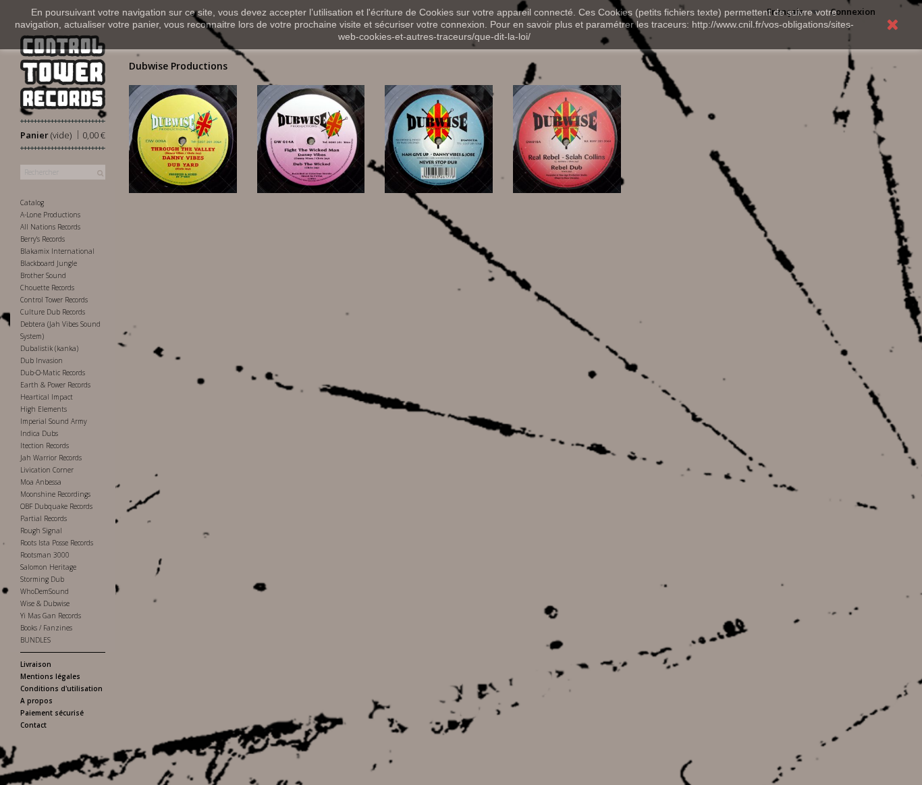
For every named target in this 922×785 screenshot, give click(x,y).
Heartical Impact (46, 397)
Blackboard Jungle (48, 263)
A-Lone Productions (50, 214)
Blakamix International (57, 251)
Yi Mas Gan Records (50, 615)
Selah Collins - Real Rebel (566, 130)
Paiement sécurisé (52, 713)
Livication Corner (47, 470)
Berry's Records (42, 239)
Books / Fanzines (46, 627)
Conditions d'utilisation (61, 688)
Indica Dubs (39, 433)
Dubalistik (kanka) (49, 348)
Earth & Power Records (55, 384)
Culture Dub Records (52, 312)
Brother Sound (43, 275)
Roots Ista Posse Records (56, 542)
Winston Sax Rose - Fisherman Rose (439, 135)
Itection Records (44, 445)
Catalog (32, 202)
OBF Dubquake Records (56, 506)
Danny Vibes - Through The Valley (183, 135)
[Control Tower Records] (62, 72)
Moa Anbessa (40, 482)
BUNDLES (35, 640)
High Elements (43, 409)
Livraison (35, 664)
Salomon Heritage (48, 567)
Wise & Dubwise (45, 603)
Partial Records (43, 518)
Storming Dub (42, 579)
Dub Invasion (41, 360)
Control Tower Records (54, 299)
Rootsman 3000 (45, 555)
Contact (33, 725)
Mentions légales (50, 676)
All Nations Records (50, 227)
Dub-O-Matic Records (52, 372)
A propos (36, 700)
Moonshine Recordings (55, 494)
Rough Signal (41, 530)
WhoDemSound (44, 591)
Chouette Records (47, 287)
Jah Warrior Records (51, 457)
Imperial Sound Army (53, 421)
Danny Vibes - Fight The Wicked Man (311, 135)
